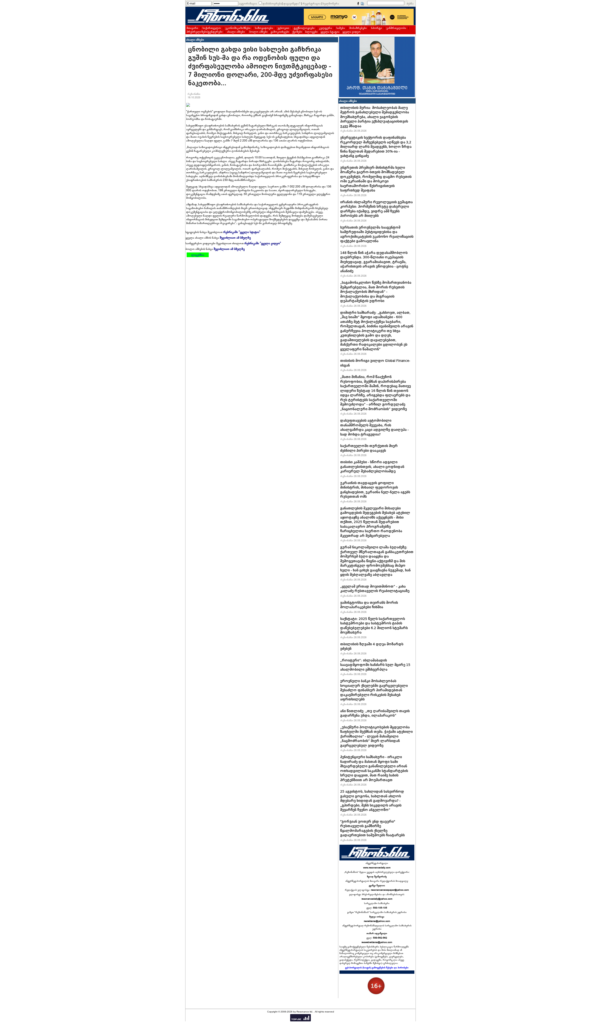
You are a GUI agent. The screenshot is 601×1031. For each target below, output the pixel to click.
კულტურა (325, 28)
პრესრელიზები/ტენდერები (205, 32)
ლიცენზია (197, 255)
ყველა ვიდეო (352, 32)
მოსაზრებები (358, 28)
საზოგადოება (264, 28)
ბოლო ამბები (258, 32)
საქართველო (212, 28)
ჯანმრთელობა (396, 28)
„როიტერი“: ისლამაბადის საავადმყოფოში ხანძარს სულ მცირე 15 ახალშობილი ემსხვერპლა (375, 664)
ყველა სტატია (330, 32)
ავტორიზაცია (248, 3)
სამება (340, 28)
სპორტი (376, 28)
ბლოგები (311, 32)
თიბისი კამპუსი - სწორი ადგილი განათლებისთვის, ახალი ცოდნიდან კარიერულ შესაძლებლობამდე (372, 466)
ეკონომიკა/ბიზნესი (237, 28)
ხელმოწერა (331, 3)
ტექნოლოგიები (304, 28)
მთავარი (192, 28)
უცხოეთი (283, 28)
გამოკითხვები (280, 32)
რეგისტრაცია (312, 3)
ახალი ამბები (236, 32)
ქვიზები (297, 32)
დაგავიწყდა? (291, 3)
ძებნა (410, 3)
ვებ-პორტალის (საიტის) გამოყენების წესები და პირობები (376, 967)
